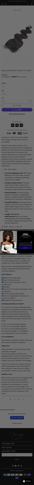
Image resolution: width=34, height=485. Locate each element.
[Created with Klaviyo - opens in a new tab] (17, 253)
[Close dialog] (33, 231)
